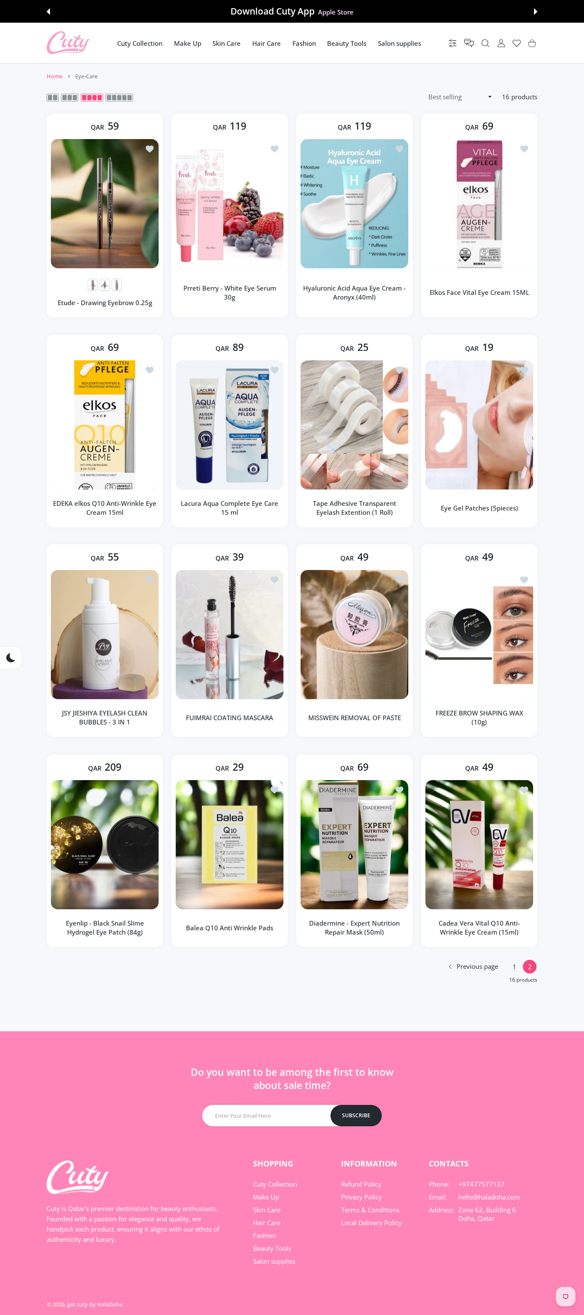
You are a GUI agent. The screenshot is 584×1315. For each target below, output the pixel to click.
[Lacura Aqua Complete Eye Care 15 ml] (229, 425)
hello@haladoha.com (489, 1197)
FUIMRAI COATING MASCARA (229, 717)
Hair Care (266, 1222)
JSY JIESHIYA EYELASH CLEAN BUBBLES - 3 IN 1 (104, 718)
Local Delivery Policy (371, 1222)
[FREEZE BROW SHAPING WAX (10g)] (479, 634)
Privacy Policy (361, 1197)
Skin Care (266, 1209)
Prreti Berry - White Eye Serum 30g (229, 292)
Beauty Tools (272, 1248)
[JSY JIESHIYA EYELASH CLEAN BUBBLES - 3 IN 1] (105, 634)
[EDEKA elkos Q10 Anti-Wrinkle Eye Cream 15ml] (105, 425)
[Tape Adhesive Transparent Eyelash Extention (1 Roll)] (354, 425)
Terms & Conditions (370, 1209)
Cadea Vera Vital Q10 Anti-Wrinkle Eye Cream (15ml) (479, 927)
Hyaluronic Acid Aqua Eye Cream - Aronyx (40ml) (354, 292)
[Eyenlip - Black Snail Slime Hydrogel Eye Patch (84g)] (105, 844)
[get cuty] (68, 43)
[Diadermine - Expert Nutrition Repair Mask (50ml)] (354, 844)
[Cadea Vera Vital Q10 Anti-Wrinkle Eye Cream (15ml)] (479, 844)
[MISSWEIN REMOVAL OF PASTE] (354, 634)
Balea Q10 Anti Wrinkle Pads (229, 927)
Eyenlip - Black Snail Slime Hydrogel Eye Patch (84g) (105, 927)
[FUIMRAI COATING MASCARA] (229, 634)
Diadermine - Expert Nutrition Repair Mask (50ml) (354, 927)
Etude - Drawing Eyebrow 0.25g (105, 302)
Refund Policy (361, 1184)
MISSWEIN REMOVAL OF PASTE (354, 717)
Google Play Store (336, 12)
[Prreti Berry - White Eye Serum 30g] (229, 203)
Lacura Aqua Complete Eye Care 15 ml (229, 508)
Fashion (264, 1235)
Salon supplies (274, 1261)
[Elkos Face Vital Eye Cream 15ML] (479, 203)
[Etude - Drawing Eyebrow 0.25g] (105, 203)
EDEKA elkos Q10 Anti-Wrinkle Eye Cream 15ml (104, 508)
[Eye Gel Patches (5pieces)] (479, 425)
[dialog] (485, 43)
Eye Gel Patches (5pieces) (479, 508)
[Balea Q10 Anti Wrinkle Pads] (229, 844)
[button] (48, 11)
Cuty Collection (275, 1184)
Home (54, 76)
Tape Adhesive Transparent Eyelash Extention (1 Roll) (354, 508)
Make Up (266, 1197)
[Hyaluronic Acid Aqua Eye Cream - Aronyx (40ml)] (354, 203)
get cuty (77, 1304)
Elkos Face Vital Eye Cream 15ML (479, 292)
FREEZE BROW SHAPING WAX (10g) (479, 718)
